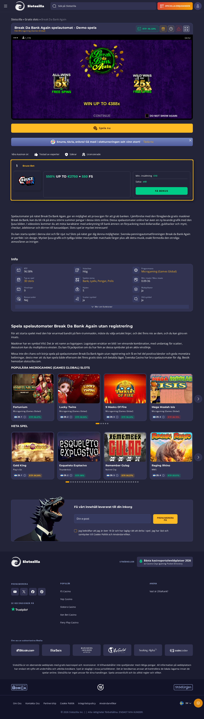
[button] (24, 417)
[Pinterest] (42, 592)
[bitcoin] (25, 650)
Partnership (50, 703)
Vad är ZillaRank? (159, 591)
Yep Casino (66, 599)
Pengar (102, 281)
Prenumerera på (165, 519)
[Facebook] (33, 592)
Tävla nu (148, 142)
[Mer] (198, 703)
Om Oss (17, 703)
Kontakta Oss (33, 703)
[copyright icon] (117, 650)
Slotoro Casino (68, 606)
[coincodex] (179, 650)
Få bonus (161, 190)
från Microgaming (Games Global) (30, 31)
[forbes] (56, 650)
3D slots (29, 281)
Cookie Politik (67, 703)
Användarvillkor (108, 703)
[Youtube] (15, 592)
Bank (86, 281)
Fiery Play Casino (69, 622)
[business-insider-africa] (87, 650)
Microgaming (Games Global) (159, 271)
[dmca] (19, 687)
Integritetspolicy (87, 703)
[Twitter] (24, 592)
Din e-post (83, 518)
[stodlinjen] (183, 687)
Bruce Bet (28, 165)
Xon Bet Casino (68, 614)
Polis (111, 281)
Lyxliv (93, 281)
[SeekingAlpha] (148, 650)
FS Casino (65, 591)
